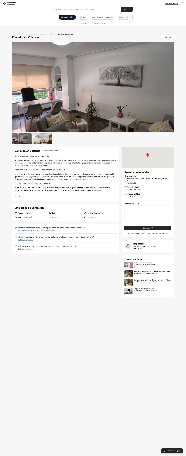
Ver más (18, 196)
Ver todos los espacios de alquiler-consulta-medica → (37, 230)
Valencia (20, 34)
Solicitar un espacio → (26, 249)
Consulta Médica (67, 17)
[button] (147, 155)
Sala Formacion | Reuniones (102, 17)
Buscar (126, 9)
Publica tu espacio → (25, 240)
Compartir (169, 37)
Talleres (83, 17)
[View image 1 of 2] (22, 138)
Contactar (146, 228)
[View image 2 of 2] (42, 138)
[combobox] (86, 9)
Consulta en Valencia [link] (65, 34)
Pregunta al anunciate (132, 203)
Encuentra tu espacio (173, 451)
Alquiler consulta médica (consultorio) (40, 34)
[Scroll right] (130, 19)
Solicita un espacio (171, 3)
